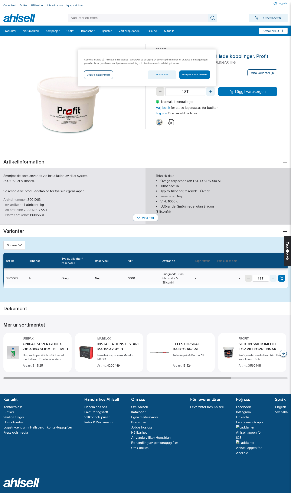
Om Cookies (139, 448)
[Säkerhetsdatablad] (159, 122)
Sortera (12, 245)
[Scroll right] (283, 353)
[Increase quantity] (210, 91)
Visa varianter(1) (262, 73)
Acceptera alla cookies (195, 74)
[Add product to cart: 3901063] (281, 278)
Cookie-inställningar (98, 74)
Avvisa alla (162, 74)
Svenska (281, 412)
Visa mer (148, 217)
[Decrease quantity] (160, 91)
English (280, 407)
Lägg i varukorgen (250, 91)
